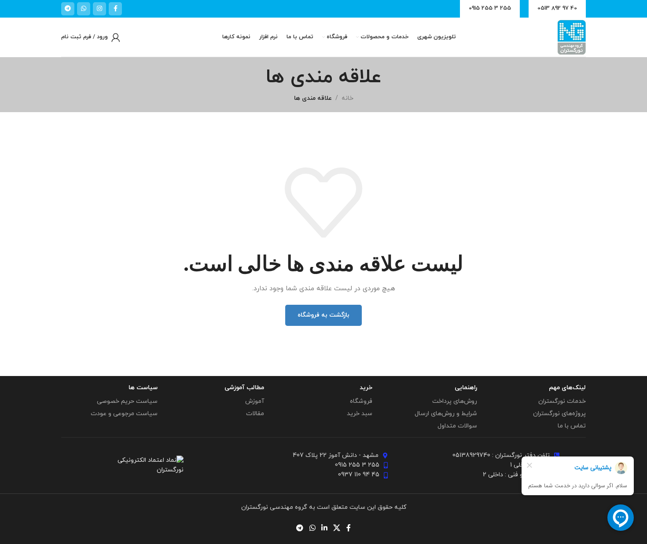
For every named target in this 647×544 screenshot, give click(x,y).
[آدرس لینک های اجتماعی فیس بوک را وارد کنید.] (115, 8)
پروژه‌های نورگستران (559, 413)
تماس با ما (572, 426)
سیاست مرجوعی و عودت (124, 413)
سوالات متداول (457, 426)
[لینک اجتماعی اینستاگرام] (99, 8)
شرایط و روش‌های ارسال (446, 413)
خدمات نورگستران (562, 401)
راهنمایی (466, 387)
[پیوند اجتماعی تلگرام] (67, 8)
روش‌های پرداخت (454, 401)
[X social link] (337, 528)
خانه (347, 98)
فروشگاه (361, 401)
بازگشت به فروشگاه (323, 315)
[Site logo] (572, 37)
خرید (366, 387)
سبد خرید (359, 413)
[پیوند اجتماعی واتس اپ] (83, 8)
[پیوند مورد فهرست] (486, 455)
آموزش (254, 401)
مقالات (255, 413)
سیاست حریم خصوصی (127, 401)
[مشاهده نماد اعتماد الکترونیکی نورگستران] (148, 464)
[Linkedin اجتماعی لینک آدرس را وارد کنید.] (324, 528)
